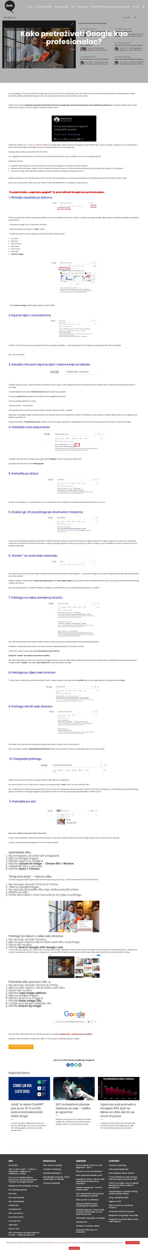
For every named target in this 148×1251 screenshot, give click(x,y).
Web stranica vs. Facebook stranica (121, 1206)
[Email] (80, 1065)
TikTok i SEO (14, 1229)
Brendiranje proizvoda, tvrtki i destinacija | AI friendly (56, 1178)
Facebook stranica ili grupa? (121, 1211)
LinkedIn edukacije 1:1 (52, 1173)
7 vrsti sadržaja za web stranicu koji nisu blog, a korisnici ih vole (123, 1178)
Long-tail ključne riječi (118, 1197)
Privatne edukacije (51, 1183)
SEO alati (13, 1194)
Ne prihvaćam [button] (74, 1248)
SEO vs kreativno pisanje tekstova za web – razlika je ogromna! (73, 1108)
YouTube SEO (15, 1221)
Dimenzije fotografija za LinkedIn (90, 1218)
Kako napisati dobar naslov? (122, 1173)
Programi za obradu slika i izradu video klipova (123, 1220)
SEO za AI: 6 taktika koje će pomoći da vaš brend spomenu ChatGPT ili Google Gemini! (23, 1179)
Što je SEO (13, 1165)
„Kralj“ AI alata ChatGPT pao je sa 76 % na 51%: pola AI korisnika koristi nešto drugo (27, 1110)
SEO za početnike (16, 1197)
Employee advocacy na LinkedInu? (86, 1231)
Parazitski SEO (15, 1209)
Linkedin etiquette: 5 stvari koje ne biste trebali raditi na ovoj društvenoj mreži (90, 1212)
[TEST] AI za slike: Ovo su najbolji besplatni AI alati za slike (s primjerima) (123, 1185)
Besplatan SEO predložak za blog (23, 1186)
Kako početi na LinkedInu (87, 1200)
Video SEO (13, 1225)
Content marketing (52, 1169)
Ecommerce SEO (16, 1217)
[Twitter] (76, 1065)
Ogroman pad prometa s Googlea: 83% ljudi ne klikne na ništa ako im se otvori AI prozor (118, 1110)
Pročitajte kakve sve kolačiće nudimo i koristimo (61, 1242)
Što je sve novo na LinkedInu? (89, 1171)
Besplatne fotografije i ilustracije (123, 1215)
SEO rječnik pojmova (18, 1190)
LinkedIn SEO (81, 1222)
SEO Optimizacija (16, 1201)
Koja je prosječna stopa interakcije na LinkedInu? (87, 1205)
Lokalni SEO (14, 1205)
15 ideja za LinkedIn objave (88, 1226)
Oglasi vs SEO (115, 1201)
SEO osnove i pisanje (52, 1165)
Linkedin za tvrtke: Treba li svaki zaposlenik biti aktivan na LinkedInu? (90, 1181)
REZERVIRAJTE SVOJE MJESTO (21, 1047)
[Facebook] (68, 1065)
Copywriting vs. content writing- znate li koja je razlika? (123, 1192)
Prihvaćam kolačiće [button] (132, 1242)
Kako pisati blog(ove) (118, 1169)
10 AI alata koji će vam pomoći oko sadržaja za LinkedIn (89, 1195)
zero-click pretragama (33, 145)
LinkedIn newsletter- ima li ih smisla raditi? (89, 1188)
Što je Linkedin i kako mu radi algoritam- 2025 (89, 1166)
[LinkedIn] (72, 1065)
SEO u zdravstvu (16, 1213)
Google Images (28, 858)
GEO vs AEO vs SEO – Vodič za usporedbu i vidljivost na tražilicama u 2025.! (22, 1171)
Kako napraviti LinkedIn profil (89, 1175)
